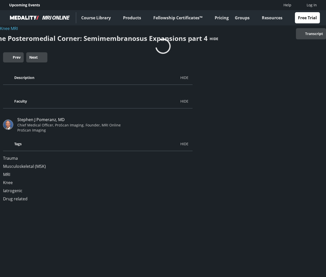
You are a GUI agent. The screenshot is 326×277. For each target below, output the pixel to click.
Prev (17, 57)
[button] (98, 78)
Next (33, 57)
